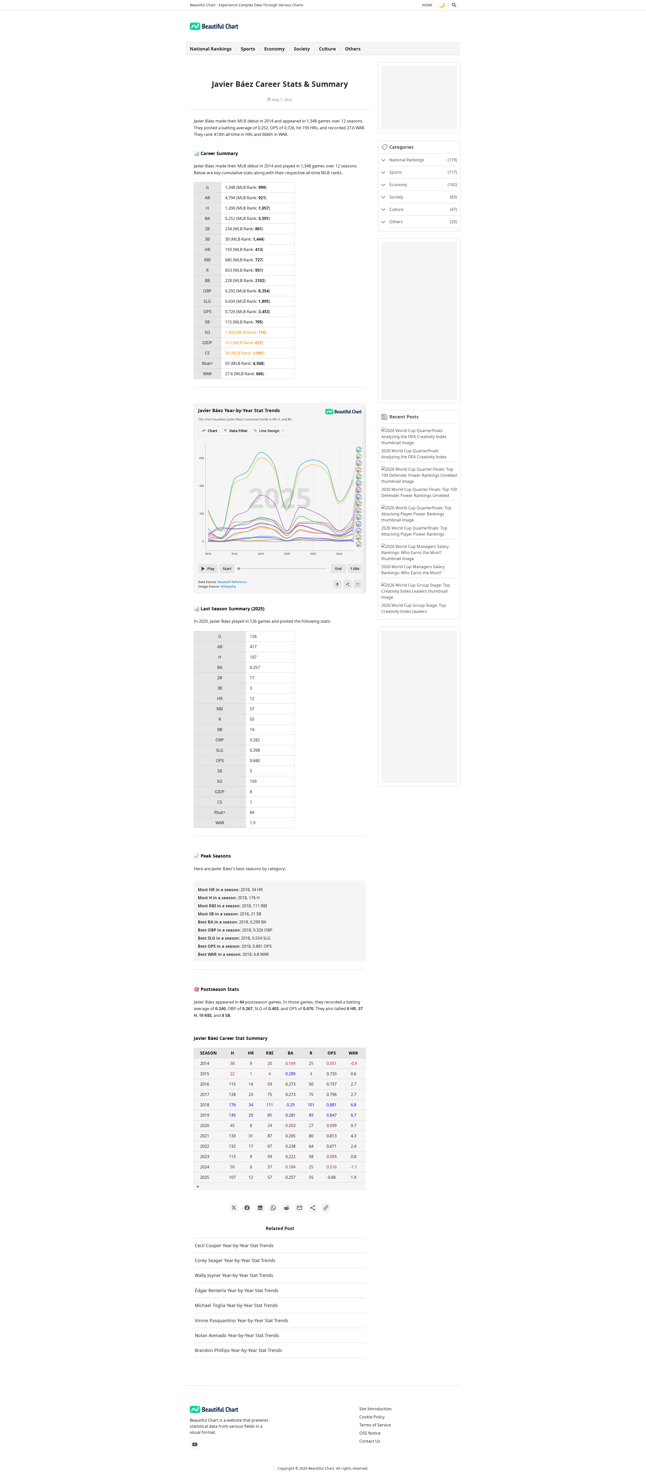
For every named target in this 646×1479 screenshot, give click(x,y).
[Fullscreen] (358, 584)
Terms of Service (375, 1425)
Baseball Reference (232, 582)
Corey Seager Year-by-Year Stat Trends (235, 1260)
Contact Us (369, 1441)
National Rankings (211, 49)
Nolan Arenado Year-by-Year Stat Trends (237, 1335)
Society (302, 49)
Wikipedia (228, 586)
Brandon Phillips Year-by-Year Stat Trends (238, 1350)
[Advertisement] (419, 97)
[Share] (347, 584)
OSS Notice (370, 1433)
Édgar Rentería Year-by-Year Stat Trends (236, 1290)
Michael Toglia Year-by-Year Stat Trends (236, 1305)
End (338, 568)
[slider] (239, 569)
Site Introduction (375, 1409)
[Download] (337, 584)
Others (353, 49)
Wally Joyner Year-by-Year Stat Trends (234, 1275)
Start (227, 568)
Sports (248, 49)
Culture (327, 49)
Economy (274, 49)
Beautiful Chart (321, 1468)
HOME (427, 5)
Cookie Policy (372, 1417)
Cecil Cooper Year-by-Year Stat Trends (234, 1245)
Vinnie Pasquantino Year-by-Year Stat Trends (241, 1320)
